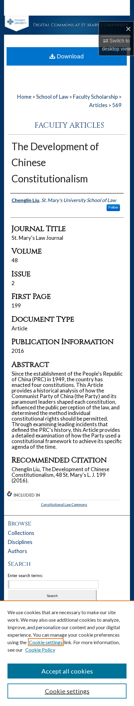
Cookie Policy (40, 650)
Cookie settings (46, 642)
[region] (67, 653)
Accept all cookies (67, 671)
